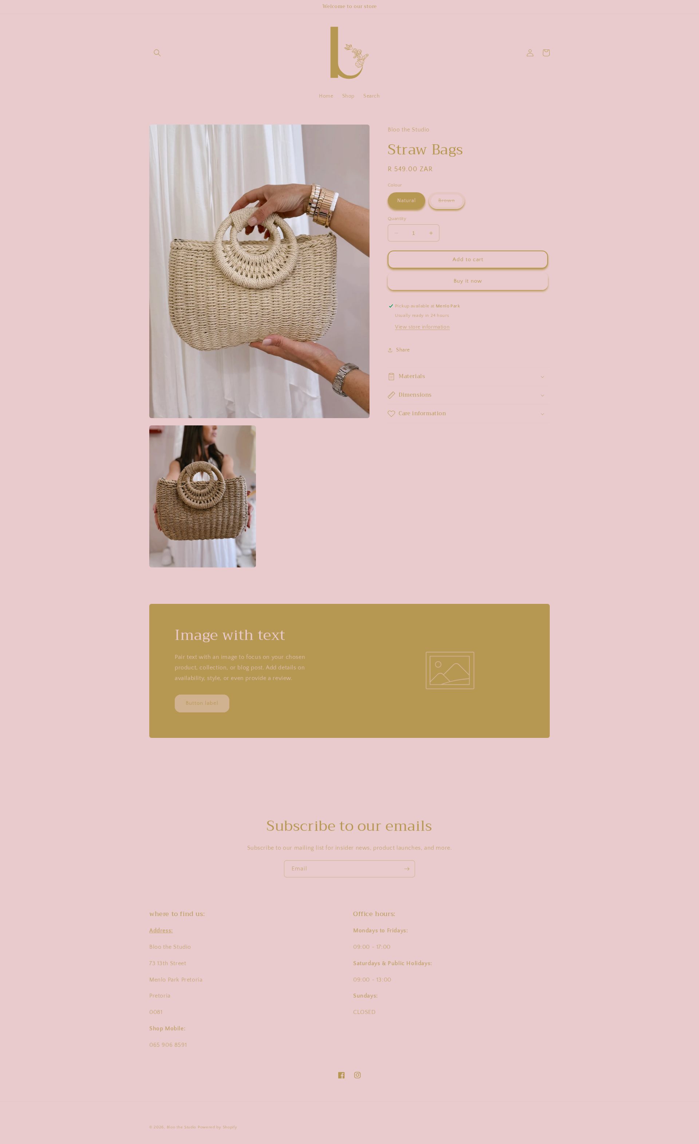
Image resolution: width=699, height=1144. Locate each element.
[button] (157, 53)
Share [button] (403, 350)
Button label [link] (202, 703)
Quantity (397, 218)
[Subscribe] (407, 868)
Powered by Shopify (217, 1127)
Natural (406, 201)
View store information (422, 327)
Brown (451, 203)
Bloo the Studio (182, 1127)
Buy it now (468, 281)
